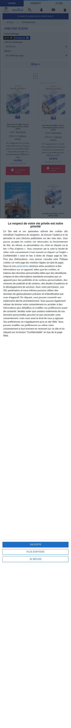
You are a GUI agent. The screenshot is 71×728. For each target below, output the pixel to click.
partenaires (22, 266)
